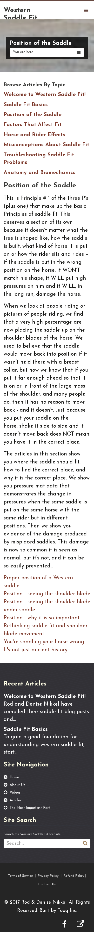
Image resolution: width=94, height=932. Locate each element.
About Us (17, 785)
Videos (15, 793)
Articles (15, 800)
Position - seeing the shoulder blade (47, 594)
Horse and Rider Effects (34, 135)
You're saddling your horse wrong (44, 642)
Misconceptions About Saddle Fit (46, 145)
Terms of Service (20, 876)
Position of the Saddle (32, 115)
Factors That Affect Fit (33, 124)
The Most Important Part (30, 808)
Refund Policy (73, 876)
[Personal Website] (80, 925)
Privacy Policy (48, 876)
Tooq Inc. (67, 910)
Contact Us (47, 884)
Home (14, 777)
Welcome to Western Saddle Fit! (45, 94)
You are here (23, 52)
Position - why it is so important (42, 618)
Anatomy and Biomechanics (39, 172)
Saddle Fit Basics (26, 105)
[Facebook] (64, 925)
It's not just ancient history (35, 650)
